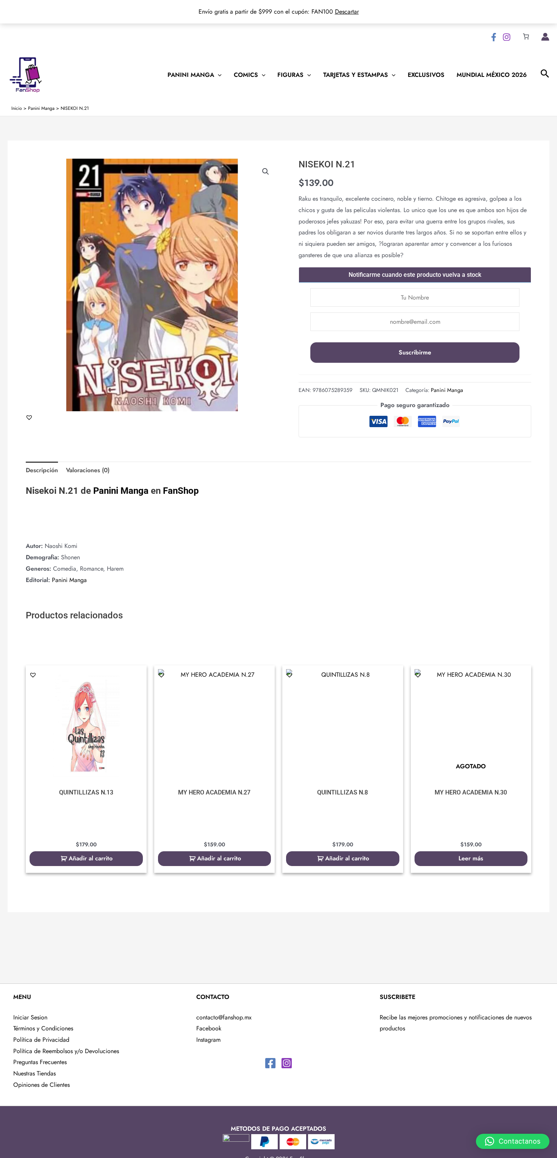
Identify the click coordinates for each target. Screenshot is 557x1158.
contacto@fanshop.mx (224, 1017)
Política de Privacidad (41, 1039)
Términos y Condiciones (43, 1028)
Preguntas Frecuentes (40, 1062)
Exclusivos (426, 75)
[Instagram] (506, 37)
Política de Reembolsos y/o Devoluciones (66, 1051)
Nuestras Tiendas (34, 1073)
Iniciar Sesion (30, 1017)
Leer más (470, 858)
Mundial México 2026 (492, 75)
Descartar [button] (347, 11)
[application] (218, 75)
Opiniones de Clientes (41, 1084)
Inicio (16, 108)
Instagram (208, 1039)
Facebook (208, 1028)
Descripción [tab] (42, 470)
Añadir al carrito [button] (91, 858)
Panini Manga (190, 75)
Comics (246, 75)
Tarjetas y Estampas (355, 75)
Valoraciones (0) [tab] (88, 470)
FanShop (181, 490)
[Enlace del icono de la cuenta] (545, 37)
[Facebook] (494, 37)
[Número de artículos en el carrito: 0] (526, 36)
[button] (265, 171)
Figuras (290, 75)
